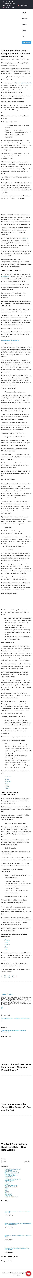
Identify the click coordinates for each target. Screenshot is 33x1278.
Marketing (8, 1181)
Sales (6, 1188)
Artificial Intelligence (11, 1171)
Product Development (11, 1185)
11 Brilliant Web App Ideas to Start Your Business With (13, 1031)
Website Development (11, 1196)
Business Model (9, 1174)
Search (3, 1159)
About (24, 12)
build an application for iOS (23, 83)
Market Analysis (9, 1180)
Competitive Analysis (11, 1175)
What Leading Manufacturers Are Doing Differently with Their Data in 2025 (18, 1224)
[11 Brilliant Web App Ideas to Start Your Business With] (1, 1021)
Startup (7, 1191)
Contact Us (26, 42)
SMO (6, 1190)
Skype (7, 779)
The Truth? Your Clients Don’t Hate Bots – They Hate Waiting (14, 1147)
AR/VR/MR (8, 1170)
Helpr (6, 949)
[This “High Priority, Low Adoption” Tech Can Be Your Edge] (18, 1206)
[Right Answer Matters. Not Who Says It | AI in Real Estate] (18, 1231)
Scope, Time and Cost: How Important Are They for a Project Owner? (16, 1067)
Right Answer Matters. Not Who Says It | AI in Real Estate (18, 1236)
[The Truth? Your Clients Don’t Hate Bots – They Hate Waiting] (16, 1131)
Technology (8, 1194)
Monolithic (8, 1183)
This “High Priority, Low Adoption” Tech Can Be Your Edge (17, 1211)
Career (24, 30)
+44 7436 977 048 (9, 7)
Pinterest (7, 940)
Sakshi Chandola (7, 994)
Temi (6, 947)
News (6, 1184)
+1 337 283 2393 (23, 5)
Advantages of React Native (10, 340)
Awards (24, 24)
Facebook (8, 777)
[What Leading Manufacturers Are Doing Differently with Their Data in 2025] (18, 1219)
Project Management (11, 1186)
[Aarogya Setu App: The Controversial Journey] (1, 1008)
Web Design (8, 1195)
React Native (5, 276)
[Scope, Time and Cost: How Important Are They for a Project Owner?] (16, 1051)
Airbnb (7, 786)
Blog (23, 36)
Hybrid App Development (12, 1179)
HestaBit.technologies (10, 3)
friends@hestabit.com (10, 5)
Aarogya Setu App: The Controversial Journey (15, 1018)
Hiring (7, 1178)
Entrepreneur (9, 1176)
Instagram (8, 781)
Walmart (7, 788)
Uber (6, 942)
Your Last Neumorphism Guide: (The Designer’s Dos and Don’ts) (16, 1107)
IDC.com (25, 238)
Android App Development (13, 1169)
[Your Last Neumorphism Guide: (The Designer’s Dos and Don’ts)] (16, 1091)
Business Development (12, 1173)
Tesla (6, 783)
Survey (7, 1193)
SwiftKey (7, 944)
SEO (6, 1189)
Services (24, 18)
